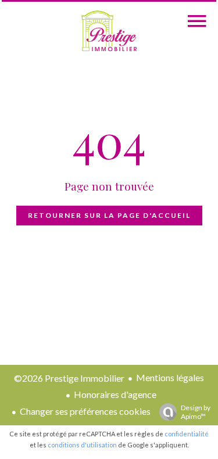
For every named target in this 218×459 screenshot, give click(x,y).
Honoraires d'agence (115, 394)
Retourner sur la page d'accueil (109, 215)
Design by (195, 412)
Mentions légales (170, 377)
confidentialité (187, 434)
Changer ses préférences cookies (85, 411)
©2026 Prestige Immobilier (69, 377)
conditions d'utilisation (82, 445)
